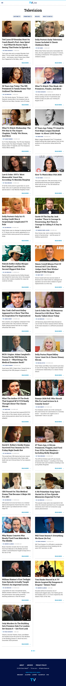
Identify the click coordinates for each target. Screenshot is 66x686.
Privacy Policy (41, 665)
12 (62, 307)
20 (29, 619)
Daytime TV (17, 16)
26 (62, 441)
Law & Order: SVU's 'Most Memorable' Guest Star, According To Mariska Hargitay (16, 177)
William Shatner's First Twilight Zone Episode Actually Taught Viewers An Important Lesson (16, 582)
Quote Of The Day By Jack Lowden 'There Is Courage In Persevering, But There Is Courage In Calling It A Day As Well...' (48, 221)
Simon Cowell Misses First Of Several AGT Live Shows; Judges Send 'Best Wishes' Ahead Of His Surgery (48, 268)
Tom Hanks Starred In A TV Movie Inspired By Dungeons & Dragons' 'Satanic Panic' (48, 582)
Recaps (37, 16)
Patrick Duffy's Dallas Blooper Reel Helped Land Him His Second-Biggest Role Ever (15, 266)
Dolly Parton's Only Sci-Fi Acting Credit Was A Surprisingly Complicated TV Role (15, 220)
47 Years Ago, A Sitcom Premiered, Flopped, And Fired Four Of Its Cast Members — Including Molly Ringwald (48, 449)
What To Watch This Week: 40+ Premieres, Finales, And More (48, 87)
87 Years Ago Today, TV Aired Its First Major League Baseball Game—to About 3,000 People (49, 131)
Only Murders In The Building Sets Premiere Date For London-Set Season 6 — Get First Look (16, 626)
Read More (25, 63)
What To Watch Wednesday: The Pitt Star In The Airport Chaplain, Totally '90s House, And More (16, 132)
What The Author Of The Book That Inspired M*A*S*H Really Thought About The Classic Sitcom (15, 402)
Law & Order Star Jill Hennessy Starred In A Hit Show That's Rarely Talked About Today (49, 313)
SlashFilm (41, 675)
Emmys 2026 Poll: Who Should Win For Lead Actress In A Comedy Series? (48, 401)
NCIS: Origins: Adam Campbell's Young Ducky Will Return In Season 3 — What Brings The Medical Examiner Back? (16, 358)
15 (62, 394)
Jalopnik (27, 675)
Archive (30, 665)
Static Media (24, 668)
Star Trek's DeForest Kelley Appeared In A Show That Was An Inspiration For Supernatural (16, 313)
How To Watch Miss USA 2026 (48, 174)
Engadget (20, 675)
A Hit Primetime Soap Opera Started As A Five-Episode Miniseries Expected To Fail (47, 494)
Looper (34, 675)
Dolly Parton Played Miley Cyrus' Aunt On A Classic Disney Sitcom (49, 357)
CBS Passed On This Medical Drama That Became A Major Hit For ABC (16, 494)
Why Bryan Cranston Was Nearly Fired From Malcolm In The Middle (15, 538)
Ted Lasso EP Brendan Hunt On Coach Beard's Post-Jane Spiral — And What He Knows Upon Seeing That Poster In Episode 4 (16, 43)
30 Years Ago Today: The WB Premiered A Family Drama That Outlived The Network (16, 89)
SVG (47, 675)
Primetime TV (28, 16)
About (22, 665)
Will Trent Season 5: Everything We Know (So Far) (49, 537)
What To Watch (47, 16)
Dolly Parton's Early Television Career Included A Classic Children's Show (48, 42)
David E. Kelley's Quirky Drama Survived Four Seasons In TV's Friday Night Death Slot (16, 448)
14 (29, 124)
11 (29, 350)
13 (62, 82)
